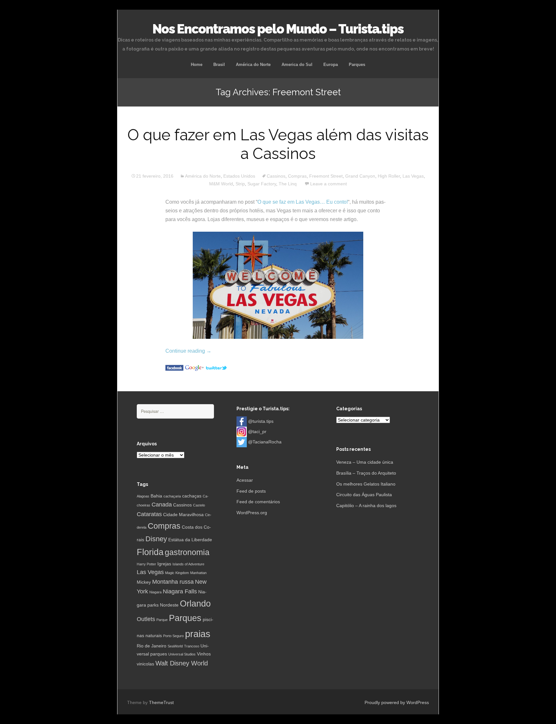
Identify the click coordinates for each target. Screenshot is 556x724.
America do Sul (297, 64)
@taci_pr (257, 431)
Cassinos (276, 176)
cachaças (191, 495)
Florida (150, 552)
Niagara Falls (180, 591)
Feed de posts (251, 491)
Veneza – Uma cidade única (364, 462)
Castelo (199, 505)
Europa (330, 64)
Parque (162, 620)
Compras (297, 176)
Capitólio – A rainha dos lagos (366, 505)
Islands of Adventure (188, 564)
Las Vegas (413, 176)
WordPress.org (251, 512)
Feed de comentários (258, 501)
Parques (357, 64)
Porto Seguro (173, 636)
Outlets (146, 619)
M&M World (221, 183)
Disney (156, 539)
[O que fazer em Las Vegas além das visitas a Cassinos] (174, 367)
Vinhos (204, 653)
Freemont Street (326, 176)
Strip (240, 183)
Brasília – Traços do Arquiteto (366, 473)
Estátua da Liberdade (190, 539)
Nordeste (169, 605)
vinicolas (145, 663)
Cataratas (149, 514)
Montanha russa (173, 582)
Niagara (155, 592)
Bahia (156, 495)
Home (196, 64)
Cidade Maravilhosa (183, 514)
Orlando (195, 603)
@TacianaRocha (265, 441)
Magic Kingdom (177, 573)
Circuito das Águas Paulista (364, 494)
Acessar (244, 480)
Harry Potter (146, 564)
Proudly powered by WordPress (397, 702)
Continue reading (188, 351)
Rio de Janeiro (151, 645)
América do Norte (253, 64)
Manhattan (198, 573)
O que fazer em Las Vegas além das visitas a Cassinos (278, 144)
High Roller (389, 176)
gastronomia (187, 552)
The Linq (288, 183)
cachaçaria (172, 496)
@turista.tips (260, 421)
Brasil (219, 64)
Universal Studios (182, 654)
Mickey (144, 582)
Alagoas (143, 496)
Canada (162, 504)
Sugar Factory (261, 183)
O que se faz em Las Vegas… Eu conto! (302, 202)
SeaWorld (175, 646)
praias (197, 633)
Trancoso (191, 646)
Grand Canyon (360, 176)
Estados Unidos (239, 176)
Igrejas (164, 563)
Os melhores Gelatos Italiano (365, 484)
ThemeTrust (161, 702)
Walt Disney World (181, 663)
